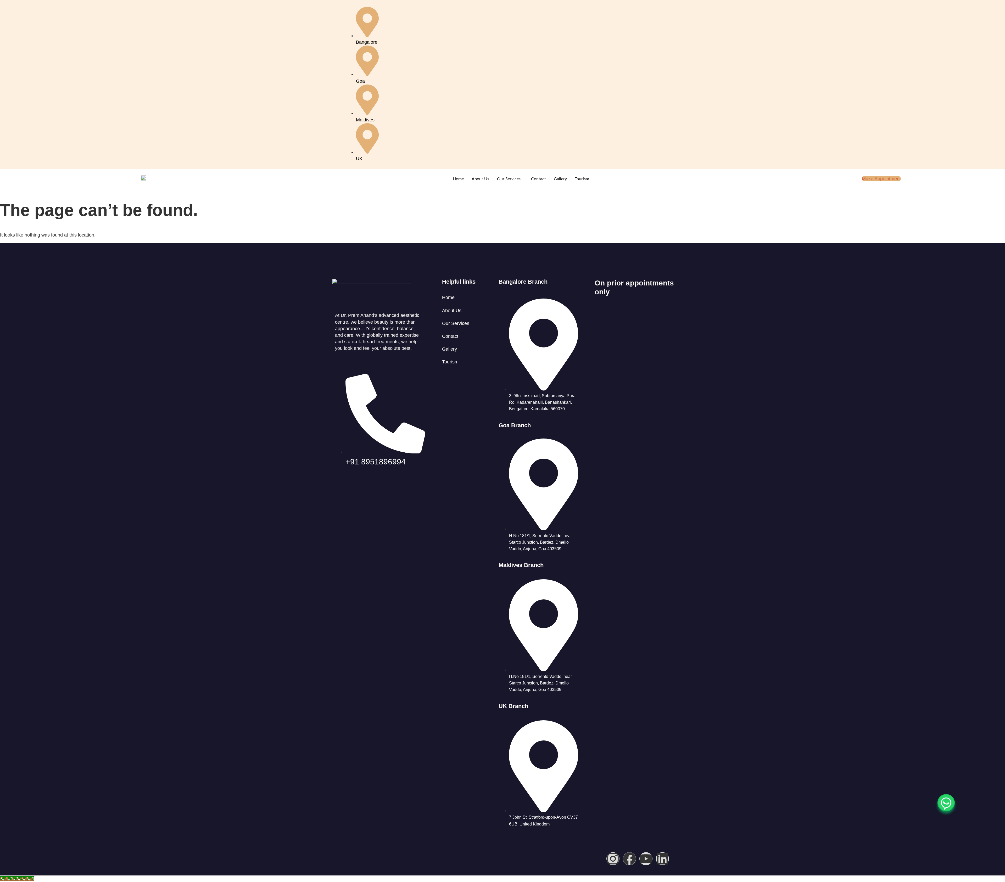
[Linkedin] (662, 858)
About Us (480, 179)
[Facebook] (629, 858)
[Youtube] (645, 858)
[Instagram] (612, 858)
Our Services (509, 179)
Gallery (560, 179)
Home (458, 179)
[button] (510, 179)
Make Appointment (881, 178)
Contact (538, 179)
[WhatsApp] (946, 802)
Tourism (582, 179)
